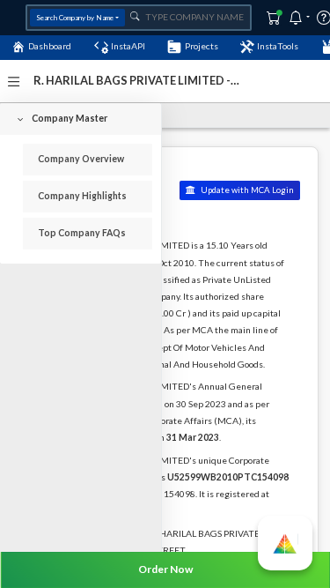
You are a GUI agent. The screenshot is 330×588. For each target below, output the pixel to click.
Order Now (165, 569)
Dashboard (49, 46)
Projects (201, 46)
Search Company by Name (75, 17)
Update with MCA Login (246, 190)
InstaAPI (128, 46)
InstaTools (277, 46)
